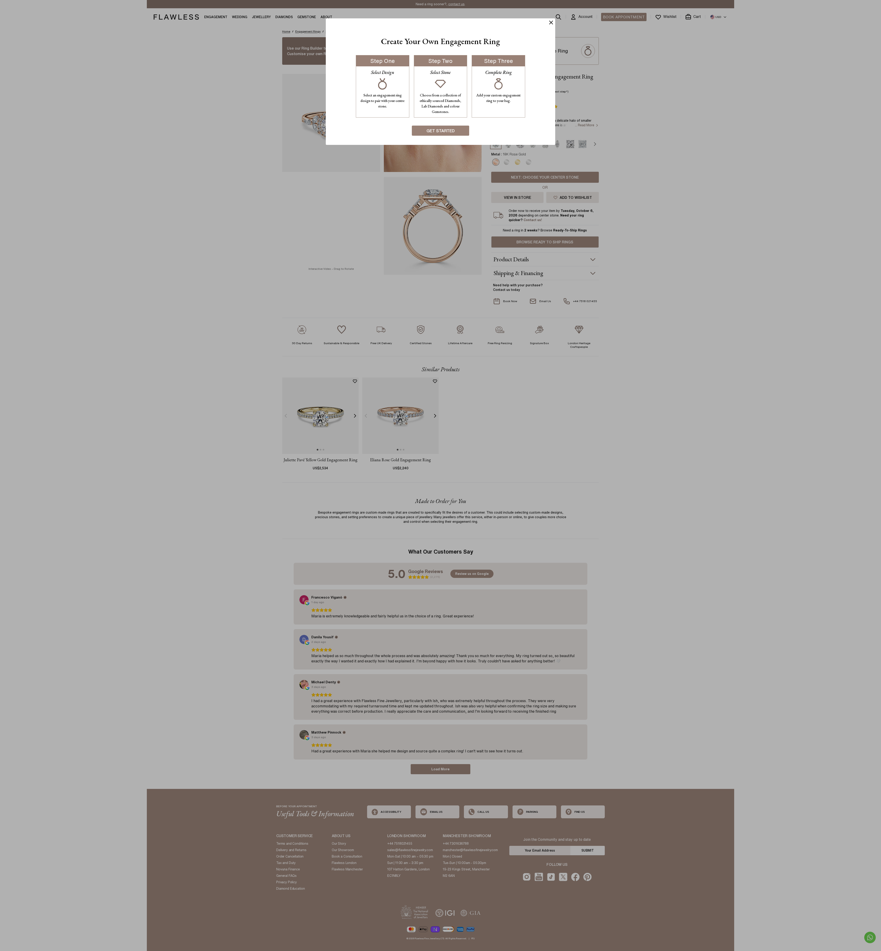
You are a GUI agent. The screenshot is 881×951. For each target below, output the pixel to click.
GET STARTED (441, 131)
